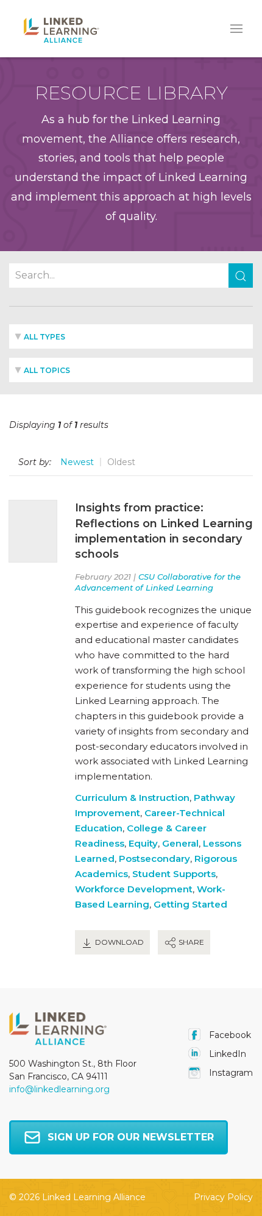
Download (118, 942)
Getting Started (190, 904)
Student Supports (174, 874)
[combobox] (131, 336)
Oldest (121, 462)
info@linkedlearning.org (59, 1089)
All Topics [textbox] (47, 370)
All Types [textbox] (44, 336)
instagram (230, 1072)
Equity (143, 843)
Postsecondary (154, 858)
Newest (77, 462)
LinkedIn (226, 1053)
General (180, 843)
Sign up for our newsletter (131, 1137)
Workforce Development (134, 889)
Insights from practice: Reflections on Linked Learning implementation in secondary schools (164, 531)
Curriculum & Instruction (132, 797)
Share (190, 942)
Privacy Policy (223, 1197)
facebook (229, 1034)
